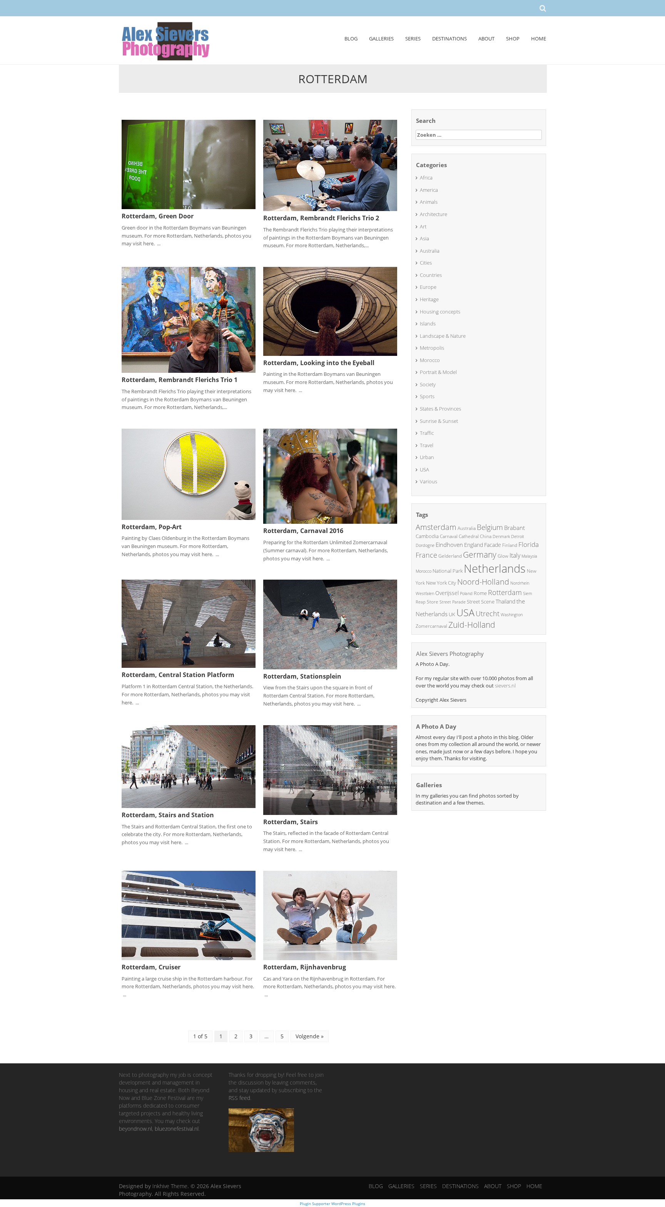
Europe (428, 286)
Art (423, 226)
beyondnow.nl (135, 1128)
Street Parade (452, 602)
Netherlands (495, 568)
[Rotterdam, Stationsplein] (330, 623)
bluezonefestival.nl (177, 1128)
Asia (424, 238)
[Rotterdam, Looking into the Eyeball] (330, 310)
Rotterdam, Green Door (158, 216)
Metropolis (432, 347)
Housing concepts (440, 311)
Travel (426, 445)
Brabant (514, 527)
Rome (480, 593)
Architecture (433, 214)
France (426, 555)
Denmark (501, 536)
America (429, 189)
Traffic (427, 432)
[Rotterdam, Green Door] (189, 164)
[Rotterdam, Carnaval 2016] (330, 475)
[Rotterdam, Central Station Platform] (189, 623)
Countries (431, 275)
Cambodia (427, 536)
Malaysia (529, 556)
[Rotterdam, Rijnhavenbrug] (330, 915)
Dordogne (425, 545)
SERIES (413, 38)
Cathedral (469, 536)
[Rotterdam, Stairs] (330, 769)
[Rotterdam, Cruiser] (189, 915)
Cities (426, 262)
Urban (427, 457)
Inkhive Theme (169, 1186)
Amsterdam (436, 527)
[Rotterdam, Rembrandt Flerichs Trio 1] (189, 319)
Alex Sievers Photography (450, 653)
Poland (466, 593)
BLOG (351, 38)
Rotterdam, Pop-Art (152, 527)
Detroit (517, 536)
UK (452, 614)
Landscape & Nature (443, 335)
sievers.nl (505, 685)
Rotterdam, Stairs (290, 822)
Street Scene (481, 601)
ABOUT (486, 38)
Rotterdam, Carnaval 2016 (303, 530)
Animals (429, 201)
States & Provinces (440, 408)
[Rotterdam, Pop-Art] (189, 473)
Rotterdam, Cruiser (151, 967)
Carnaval (449, 536)
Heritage (429, 299)
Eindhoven (449, 544)
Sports (427, 396)
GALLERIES (381, 38)
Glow (503, 556)
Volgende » (310, 1036)
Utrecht (488, 613)
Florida (528, 544)
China (485, 536)
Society (428, 384)
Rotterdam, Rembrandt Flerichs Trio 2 (321, 218)
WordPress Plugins (347, 1203)
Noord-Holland (483, 582)
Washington (512, 614)
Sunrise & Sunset (439, 420)
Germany (479, 554)
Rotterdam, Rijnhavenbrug (304, 967)
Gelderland (450, 556)
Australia (429, 250)
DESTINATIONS (449, 38)
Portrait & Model (438, 372)
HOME (538, 38)
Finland (509, 545)
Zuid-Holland (471, 624)
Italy (515, 555)
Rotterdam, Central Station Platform (178, 675)
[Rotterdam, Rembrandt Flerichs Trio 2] (330, 164)
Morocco (430, 360)
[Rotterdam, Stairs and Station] (189, 765)
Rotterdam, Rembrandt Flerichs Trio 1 (179, 380)
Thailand (505, 601)
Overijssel (447, 593)
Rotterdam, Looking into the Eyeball (318, 363)
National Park (448, 570)
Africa (426, 177)
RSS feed (239, 1097)
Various (428, 481)
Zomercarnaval (431, 626)
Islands (428, 323)
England (473, 544)
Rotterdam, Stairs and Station (168, 815)
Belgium (490, 527)
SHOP (513, 38)
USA (424, 469)
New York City (441, 582)
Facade (492, 544)
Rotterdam (505, 592)
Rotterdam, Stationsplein (302, 676)
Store (432, 601)
